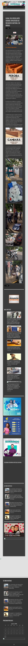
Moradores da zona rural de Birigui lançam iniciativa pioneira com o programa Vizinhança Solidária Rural (14, 335)
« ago (5, 636)
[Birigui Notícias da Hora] (14, 2)
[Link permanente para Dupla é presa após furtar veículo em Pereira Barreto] (14, 343)
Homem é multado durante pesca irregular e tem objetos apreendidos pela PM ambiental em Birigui (13, 321)
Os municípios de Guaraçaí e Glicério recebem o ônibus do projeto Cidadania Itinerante (16, 490)
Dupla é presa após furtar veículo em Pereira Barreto (13, 348)
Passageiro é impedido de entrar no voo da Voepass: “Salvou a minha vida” (13, 363)
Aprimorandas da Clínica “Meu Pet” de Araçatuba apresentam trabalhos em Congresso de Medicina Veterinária (13, 387)
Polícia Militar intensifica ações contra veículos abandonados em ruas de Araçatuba (13, 377)
